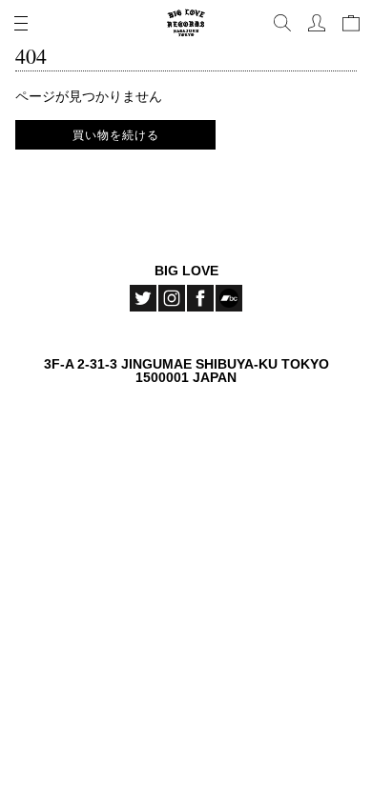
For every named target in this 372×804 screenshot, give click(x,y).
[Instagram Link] (171, 298)
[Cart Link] (351, 23)
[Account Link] (317, 23)
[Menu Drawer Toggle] (21, 23)
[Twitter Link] (143, 298)
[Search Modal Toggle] (282, 23)
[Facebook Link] (200, 298)
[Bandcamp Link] (229, 298)
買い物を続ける (115, 134)
